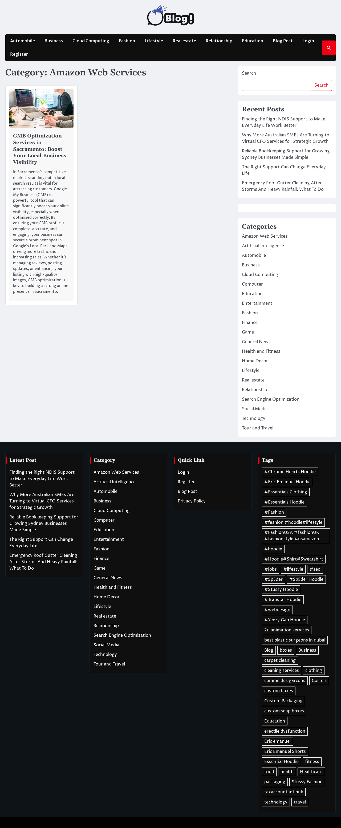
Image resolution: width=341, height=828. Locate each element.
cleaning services (281, 670)
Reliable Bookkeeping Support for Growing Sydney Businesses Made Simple (43, 523)
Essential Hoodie (281, 762)
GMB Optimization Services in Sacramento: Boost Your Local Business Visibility (39, 149)
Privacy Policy (192, 501)
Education (252, 41)
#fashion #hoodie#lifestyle (293, 522)
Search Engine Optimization (270, 399)
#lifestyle (293, 569)
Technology (253, 418)
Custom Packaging (283, 701)
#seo (315, 569)
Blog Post (283, 41)
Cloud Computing (90, 41)
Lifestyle (154, 41)
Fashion (127, 41)
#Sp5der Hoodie (306, 579)
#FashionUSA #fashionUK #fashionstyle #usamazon (291, 536)
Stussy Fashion (307, 782)
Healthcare (311, 772)
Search (249, 73)
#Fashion (274, 512)
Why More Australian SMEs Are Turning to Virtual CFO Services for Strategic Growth (41, 501)
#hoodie (273, 549)
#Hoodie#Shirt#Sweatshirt (293, 559)
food (269, 772)
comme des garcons (284, 681)
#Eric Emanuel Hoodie (287, 482)
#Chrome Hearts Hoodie (290, 472)
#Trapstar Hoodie (282, 600)
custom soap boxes (284, 711)
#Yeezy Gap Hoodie (284, 620)
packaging (274, 782)
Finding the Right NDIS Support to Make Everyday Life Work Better (42, 478)
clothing (313, 670)
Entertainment (257, 303)
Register (19, 54)
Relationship (219, 41)
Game (248, 332)
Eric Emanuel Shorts (285, 751)
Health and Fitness (261, 351)
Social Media (255, 409)
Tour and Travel (257, 428)
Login (308, 41)
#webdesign (277, 610)
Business (53, 41)
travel (300, 802)
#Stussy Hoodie (281, 589)
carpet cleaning (280, 660)
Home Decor (255, 361)
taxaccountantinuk (283, 792)
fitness (312, 762)
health (287, 772)
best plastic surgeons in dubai (294, 640)
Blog (268, 650)
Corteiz (319, 681)
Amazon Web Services (264, 236)
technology (275, 802)
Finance (250, 323)
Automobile (22, 41)
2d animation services (286, 630)
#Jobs (270, 569)
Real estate (184, 41)
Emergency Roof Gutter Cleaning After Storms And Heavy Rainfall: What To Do (43, 562)
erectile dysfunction (284, 731)
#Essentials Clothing (285, 492)
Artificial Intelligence (263, 246)
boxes (286, 650)
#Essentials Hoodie (284, 502)
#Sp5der (273, 579)
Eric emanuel (277, 741)
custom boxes (278, 691)
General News (256, 342)
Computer (252, 284)
